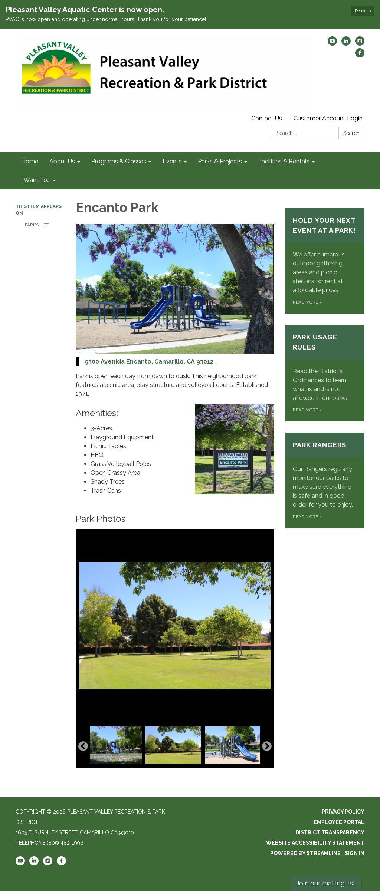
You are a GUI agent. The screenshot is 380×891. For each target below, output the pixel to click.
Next (266, 746)
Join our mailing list (325, 883)
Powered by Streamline (305, 853)
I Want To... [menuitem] (35, 179)
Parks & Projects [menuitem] (220, 161)
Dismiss (363, 10)
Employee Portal (339, 822)
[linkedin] (346, 43)
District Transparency (329, 832)
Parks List (37, 225)
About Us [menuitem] (62, 161)
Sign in (354, 853)
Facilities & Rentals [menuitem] (283, 161)
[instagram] (359, 43)
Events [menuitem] (172, 161)
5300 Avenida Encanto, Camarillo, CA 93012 (150, 361)
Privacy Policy (343, 812)
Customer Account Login (328, 118)
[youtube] (332, 43)
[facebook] (359, 55)
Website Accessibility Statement (315, 843)
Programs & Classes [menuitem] (118, 161)
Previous (83, 746)
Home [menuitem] (29, 161)
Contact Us (266, 118)
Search (351, 133)
